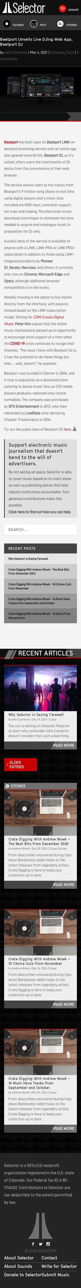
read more (63, 745)
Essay (52, 719)
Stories (71, 25)
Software (57, 52)
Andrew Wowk (21, 848)
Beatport (11, 142)
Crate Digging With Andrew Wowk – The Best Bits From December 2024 (39, 841)
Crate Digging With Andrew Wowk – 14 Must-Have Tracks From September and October (39, 1083)
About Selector (19, 1257)
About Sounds (18, 1266)
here (67, 429)
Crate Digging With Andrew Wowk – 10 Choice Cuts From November (39, 961)
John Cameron (16, 52)
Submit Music (55, 1274)
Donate (73, 9)
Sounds (18, 25)
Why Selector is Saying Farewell (28, 558)
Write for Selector (59, 1266)
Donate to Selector (22, 1274)
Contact (49, 1257)
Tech (43, 25)
